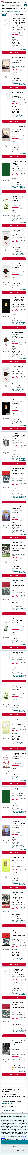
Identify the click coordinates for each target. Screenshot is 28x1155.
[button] (22, 49)
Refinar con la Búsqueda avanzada (11, 11)
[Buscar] (25, 5)
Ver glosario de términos (8, 1110)
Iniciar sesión (20, 2)
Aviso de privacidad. (23, 1139)
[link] (26, 11)
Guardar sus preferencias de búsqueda (12, 1112)
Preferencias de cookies (13, 1135)
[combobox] (16, 5)
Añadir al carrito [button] (14, 52)
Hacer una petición (7, 1103)
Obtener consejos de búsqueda (10, 1108)
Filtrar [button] (4, 14)
